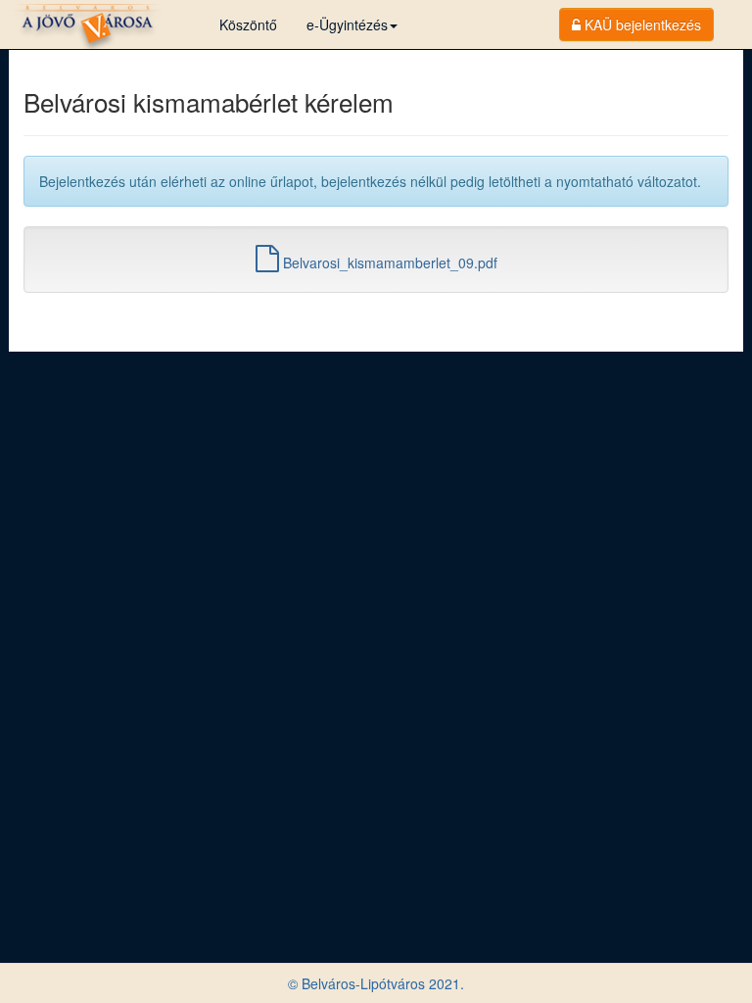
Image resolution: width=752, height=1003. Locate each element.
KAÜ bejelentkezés (641, 24)
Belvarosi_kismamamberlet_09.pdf (388, 262)
